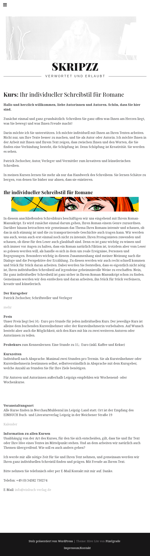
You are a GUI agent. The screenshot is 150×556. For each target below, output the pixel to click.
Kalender (10, 424)
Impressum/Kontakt (77, 548)
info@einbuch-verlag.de (33, 490)
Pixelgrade (113, 541)
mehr (8, 307)
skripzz (75, 66)
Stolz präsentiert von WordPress (51, 541)
